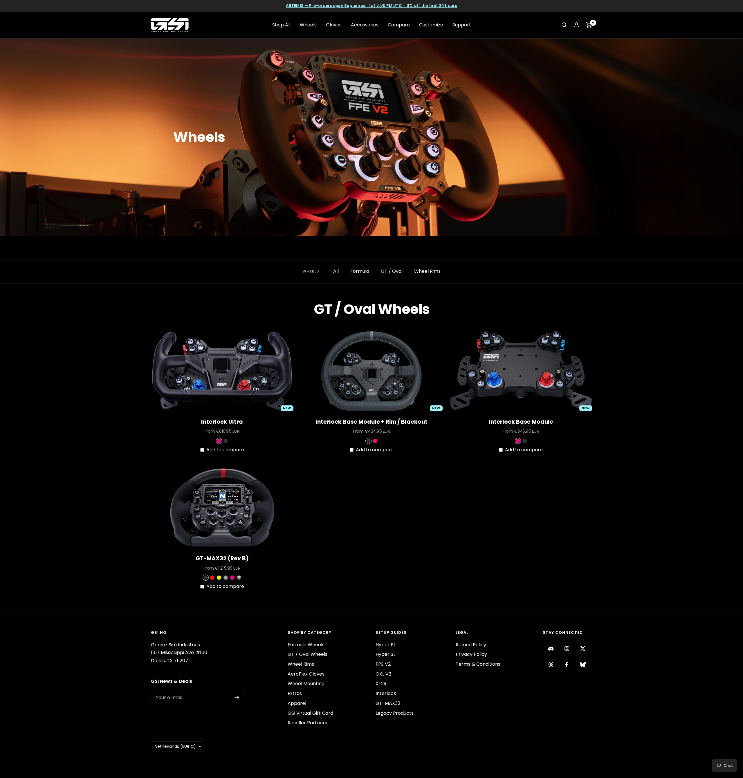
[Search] (564, 25)
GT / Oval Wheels (307, 654)
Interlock (386, 693)
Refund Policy (471, 644)
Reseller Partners (307, 722)
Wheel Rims (427, 271)
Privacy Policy (471, 654)
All (336, 271)
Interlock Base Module (521, 422)
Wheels (308, 24)
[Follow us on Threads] (551, 665)
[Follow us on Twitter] (583, 649)
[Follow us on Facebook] (567, 665)
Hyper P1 (385, 644)
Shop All (281, 24)
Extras (295, 693)
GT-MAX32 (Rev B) (222, 558)
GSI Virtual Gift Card (310, 713)
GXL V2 (383, 674)
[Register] (237, 698)
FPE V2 (383, 664)
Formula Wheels (306, 644)
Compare (399, 24)
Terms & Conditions (478, 664)
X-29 (381, 683)
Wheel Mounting (306, 683)
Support (461, 24)
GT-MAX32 (388, 703)
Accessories (364, 24)
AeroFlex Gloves (306, 674)
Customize (431, 24)
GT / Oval (392, 271)
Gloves (334, 24)
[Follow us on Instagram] (567, 649)
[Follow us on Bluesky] (583, 665)
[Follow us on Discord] (551, 649)
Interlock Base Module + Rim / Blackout (371, 422)
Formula (359, 271)
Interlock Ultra (222, 422)
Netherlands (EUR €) (175, 746)
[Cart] (589, 25)
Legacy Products (395, 713)
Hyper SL (385, 654)
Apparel (297, 703)
